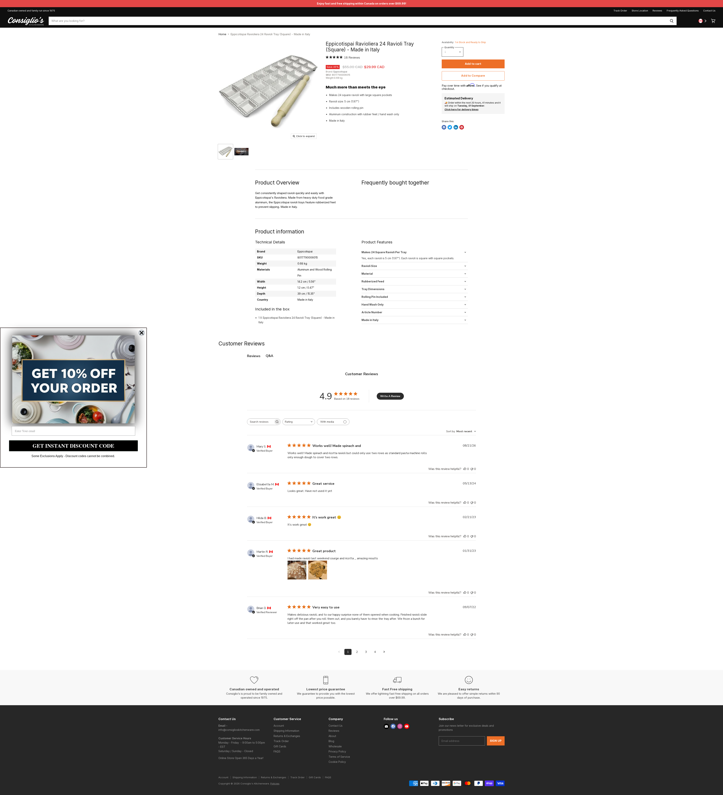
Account (279, 725)
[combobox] (358, 21)
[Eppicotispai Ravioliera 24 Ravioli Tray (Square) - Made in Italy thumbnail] (241, 151)
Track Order (620, 10)
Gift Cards (280, 746)
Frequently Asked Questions (683, 10)
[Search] (672, 21)
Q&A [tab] (269, 356)
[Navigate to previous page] (338, 652)
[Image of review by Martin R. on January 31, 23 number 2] (317, 570)
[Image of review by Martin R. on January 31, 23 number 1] (297, 570)
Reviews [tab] (253, 356)
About (332, 736)
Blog (331, 741)
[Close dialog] (141, 332)
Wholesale (335, 746)
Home (222, 34)
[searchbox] (260, 422)
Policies (274, 783)
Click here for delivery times (461, 109)
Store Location (640, 10)
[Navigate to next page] (384, 652)
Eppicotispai (340, 71)
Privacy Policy (337, 751)
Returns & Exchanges (287, 736)
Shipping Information (286, 730)
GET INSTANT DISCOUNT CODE (73, 446)
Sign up (496, 740)
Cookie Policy (337, 761)
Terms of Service (339, 756)
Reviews (657, 10)
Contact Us (709, 10)
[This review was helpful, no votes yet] (465, 469)
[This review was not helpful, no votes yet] (472, 469)
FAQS (277, 751)
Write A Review (390, 396)
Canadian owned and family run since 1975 (31, 10)
